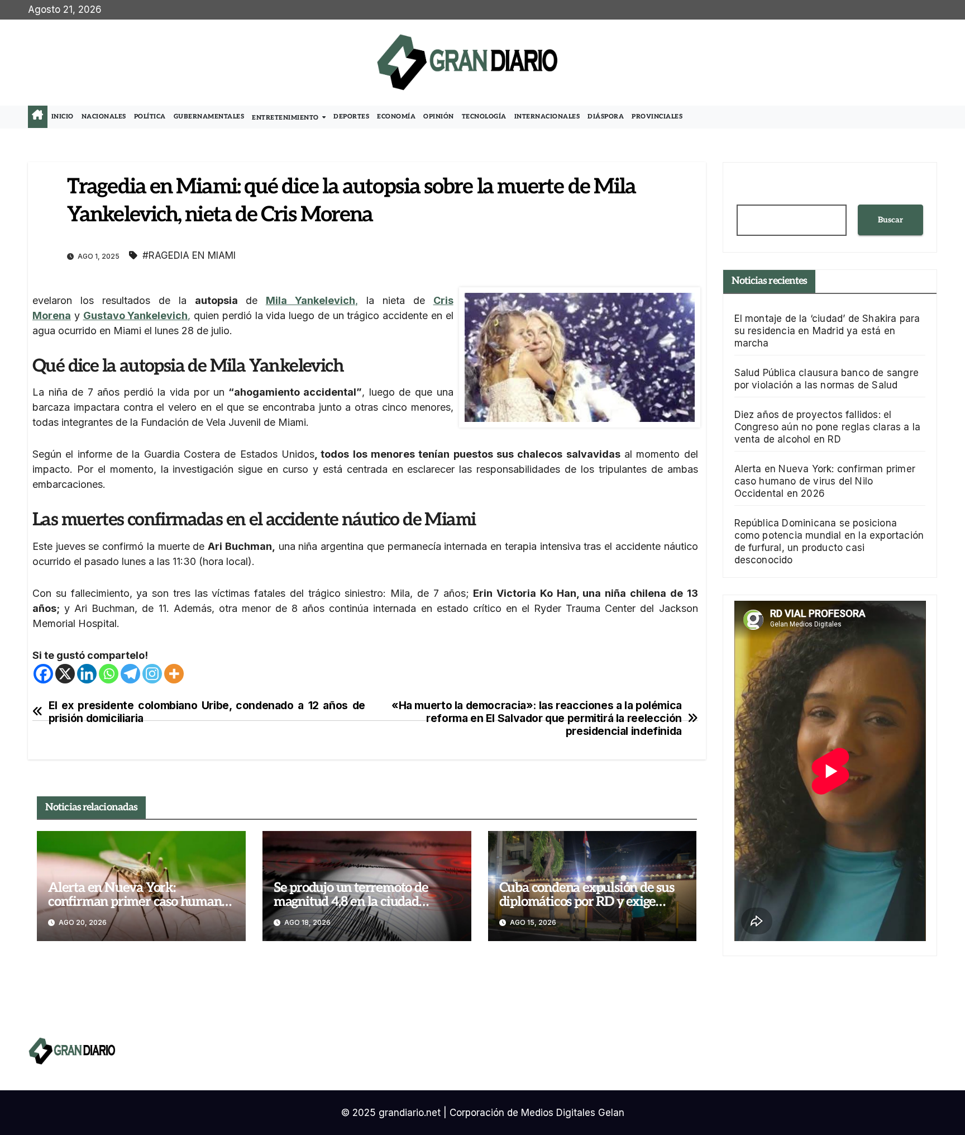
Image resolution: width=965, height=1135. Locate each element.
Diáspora (605, 116)
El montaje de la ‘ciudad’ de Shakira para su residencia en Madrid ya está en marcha (827, 331)
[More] (174, 673)
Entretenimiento (286, 117)
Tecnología (484, 116)
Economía (396, 116)
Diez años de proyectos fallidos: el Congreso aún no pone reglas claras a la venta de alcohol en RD (827, 427)
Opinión (438, 116)
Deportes (351, 116)
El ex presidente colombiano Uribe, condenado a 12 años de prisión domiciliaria (207, 712)
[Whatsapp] (108, 673)
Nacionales (104, 116)
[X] (65, 673)
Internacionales (547, 116)
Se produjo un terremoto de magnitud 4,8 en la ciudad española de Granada (351, 902)
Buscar (890, 220)
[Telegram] (130, 673)
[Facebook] (43, 673)
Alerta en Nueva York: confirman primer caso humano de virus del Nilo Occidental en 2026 (825, 481)
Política (150, 116)
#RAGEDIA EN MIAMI (189, 255)
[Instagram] (152, 673)
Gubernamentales (209, 116)
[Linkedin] (87, 673)
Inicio (62, 116)
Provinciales (657, 116)
